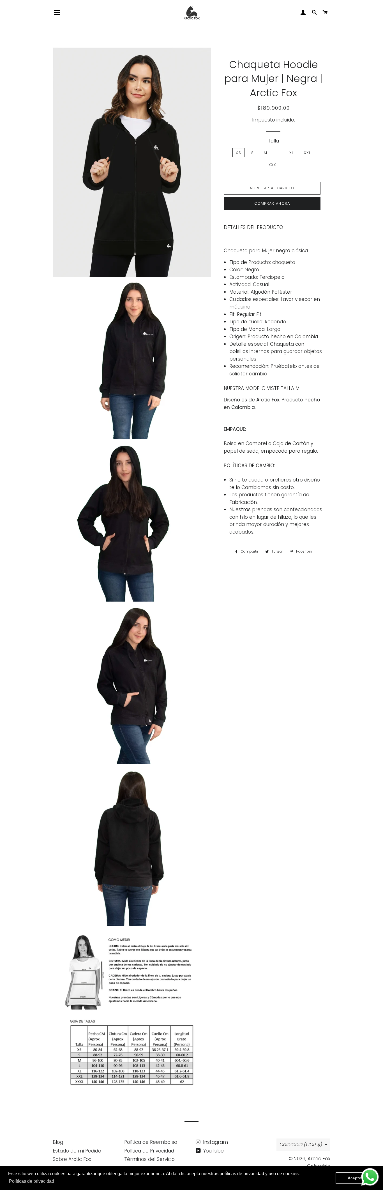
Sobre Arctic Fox (72, 1159)
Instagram (215, 1142)
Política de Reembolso (150, 1142)
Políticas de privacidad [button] (31, 1181)
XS (238, 152)
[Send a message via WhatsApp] (370, 1177)
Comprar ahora (272, 203)
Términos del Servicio (149, 1159)
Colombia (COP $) (301, 1144)
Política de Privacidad (149, 1150)
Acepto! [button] (355, 1178)
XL (291, 152)
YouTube (213, 1150)
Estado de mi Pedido (77, 1150)
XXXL (273, 164)
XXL (307, 152)
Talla (273, 140)
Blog (58, 1142)
